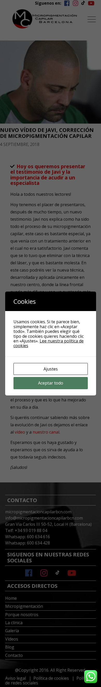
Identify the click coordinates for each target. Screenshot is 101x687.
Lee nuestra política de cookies (48, 343)
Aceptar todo (50, 383)
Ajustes (51, 369)
